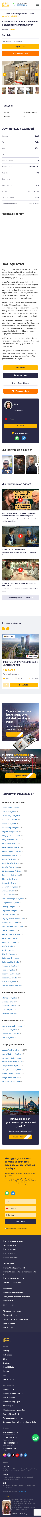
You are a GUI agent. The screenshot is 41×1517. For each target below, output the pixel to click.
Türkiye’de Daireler (10, 1315)
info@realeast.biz (10, 1448)
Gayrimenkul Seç (20, 776)
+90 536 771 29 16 (20, 5)
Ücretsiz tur (20, 368)
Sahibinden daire (9, 1245)
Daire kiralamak (9, 1323)
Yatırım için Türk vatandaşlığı (13, 549)
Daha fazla (23, 685)
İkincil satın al (8, 1301)
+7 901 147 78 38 (10, 1438)
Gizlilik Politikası (22, 1228)
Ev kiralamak (8, 1327)
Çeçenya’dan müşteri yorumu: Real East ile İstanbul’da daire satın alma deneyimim (19, 514)
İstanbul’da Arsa (9, 1254)
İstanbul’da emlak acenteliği (13, 1241)
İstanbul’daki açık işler (11, 1402)
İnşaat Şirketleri (9, 1367)
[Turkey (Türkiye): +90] (6, 419)
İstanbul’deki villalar (10, 1258)
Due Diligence (8, 1379)
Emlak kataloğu (15, 14)
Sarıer (31, 14)
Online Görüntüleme (20, 383)
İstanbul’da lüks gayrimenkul (14, 1268)
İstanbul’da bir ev (9, 1249)
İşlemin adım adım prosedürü (14, 1410)
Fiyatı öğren (20, 47)
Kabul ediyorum (16, 1228)
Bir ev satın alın (9, 1305)
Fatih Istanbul (8, 1289)
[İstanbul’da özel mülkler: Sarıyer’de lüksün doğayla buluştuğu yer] (11, 90)
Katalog (6, 1351)
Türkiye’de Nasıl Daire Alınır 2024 (15, 1319)
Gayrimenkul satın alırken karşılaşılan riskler (19, 1422)
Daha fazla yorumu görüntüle (19, 598)
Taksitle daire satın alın (12, 1282)
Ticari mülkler (8, 1264)
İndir (15, 734)
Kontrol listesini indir (20, 1137)
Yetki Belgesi (8, 1406)
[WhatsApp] (35, 1437)
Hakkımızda (7, 1355)
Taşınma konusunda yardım (13, 1418)
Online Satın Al (8, 1390)
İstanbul (24, 14)
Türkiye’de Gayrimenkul (12, 1311)
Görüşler (6, 1363)
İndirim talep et (20, 375)
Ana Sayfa (5, 14)
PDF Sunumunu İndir (20, 53)
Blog (5, 1359)
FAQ (4, 1375)
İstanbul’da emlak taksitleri (13, 1394)
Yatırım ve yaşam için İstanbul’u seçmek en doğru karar (19, 584)
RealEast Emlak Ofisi (11, 1414)
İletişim (6, 1371)
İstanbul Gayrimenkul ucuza (13, 1278)
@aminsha (22, 1491)
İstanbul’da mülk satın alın (13, 1293)
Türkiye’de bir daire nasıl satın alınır (16, 1297)
